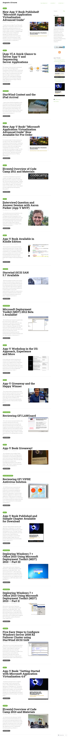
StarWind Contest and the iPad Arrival (19, 96)
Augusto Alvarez (10, 2)
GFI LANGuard (7, 412)
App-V (5, 8)
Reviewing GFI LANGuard (19, 415)
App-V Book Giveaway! (17, 448)
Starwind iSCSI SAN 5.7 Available (16, 274)
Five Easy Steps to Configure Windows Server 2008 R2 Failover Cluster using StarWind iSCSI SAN (21, 636)
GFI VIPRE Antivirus (8, 475)
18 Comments (14, 603)
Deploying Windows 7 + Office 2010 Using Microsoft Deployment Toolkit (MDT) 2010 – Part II (20, 597)
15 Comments (14, 523)
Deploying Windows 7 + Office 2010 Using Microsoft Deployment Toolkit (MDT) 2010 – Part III (20, 558)
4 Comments (13, 99)
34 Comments (14, 564)
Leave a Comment (14, 244)
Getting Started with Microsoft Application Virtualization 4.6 (60, 80)
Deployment (6, 305)
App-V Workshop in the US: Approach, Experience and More (20, 351)
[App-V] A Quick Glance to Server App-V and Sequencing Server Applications (19, 58)
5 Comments (14, 137)
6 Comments (11, 22)
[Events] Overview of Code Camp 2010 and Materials (19, 710)
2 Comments (14, 210)
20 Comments (14, 642)
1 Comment (13, 64)
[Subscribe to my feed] (59, 53)
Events (5, 705)
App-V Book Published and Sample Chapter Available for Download (20, 518)
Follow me (58, 99)
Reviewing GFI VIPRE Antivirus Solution (17, 480)
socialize (53, 3)
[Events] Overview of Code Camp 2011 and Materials (19, 170)
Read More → (6, 43)
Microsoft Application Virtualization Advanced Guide (59, 61)
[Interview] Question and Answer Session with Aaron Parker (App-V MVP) (21, 205)
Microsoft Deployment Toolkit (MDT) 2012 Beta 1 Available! (18, 311)
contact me (60, 3)
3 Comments (13, 484)
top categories (44, 3)
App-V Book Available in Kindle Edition (18, 240)
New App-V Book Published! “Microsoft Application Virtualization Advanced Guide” (21, 16)
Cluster (5, 268)
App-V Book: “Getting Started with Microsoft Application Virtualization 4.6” (21, 673)
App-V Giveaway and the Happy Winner (19, 385)
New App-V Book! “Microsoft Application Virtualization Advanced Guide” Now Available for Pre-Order (21, 130)
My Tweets (56, 101)
